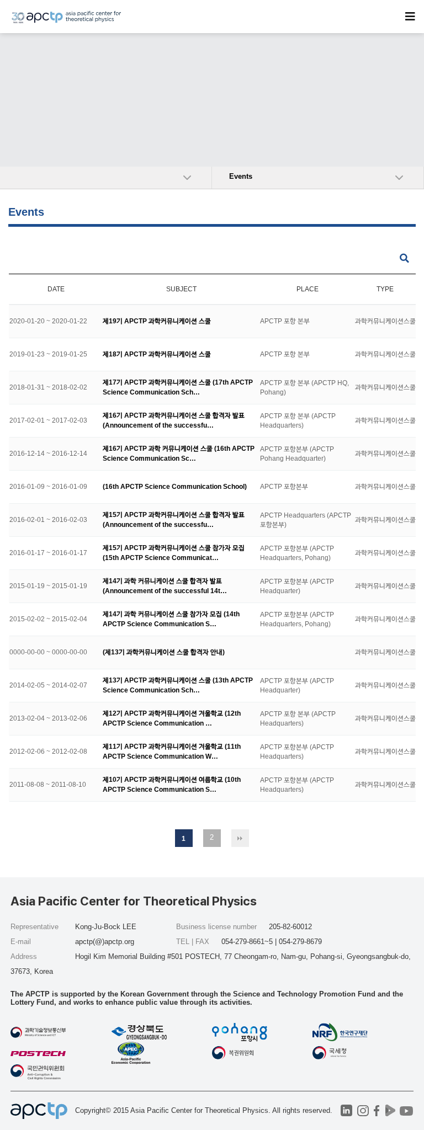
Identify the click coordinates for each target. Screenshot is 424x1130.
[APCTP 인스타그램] (363, 1110)
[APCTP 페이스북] (377, 1110)
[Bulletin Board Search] (404, 258)
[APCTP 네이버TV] (391, 1110)
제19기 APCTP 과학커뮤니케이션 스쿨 (157, 321)
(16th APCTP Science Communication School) (175, 487)
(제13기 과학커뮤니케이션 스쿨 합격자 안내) (164, 652)
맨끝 (240, 838)
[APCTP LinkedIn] (346, 1110)
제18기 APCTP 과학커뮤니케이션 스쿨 (157, 354)
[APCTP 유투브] (407, 1110)
